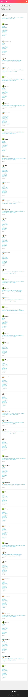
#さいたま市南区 (16, 485)
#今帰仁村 (15, 71)
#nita (3, 319)
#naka (6, 17)
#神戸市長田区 (16, 414)
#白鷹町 (14, 159)
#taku (6, 15)
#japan (3, 17)
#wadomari (7, 60)
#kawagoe (4, 27)
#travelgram (11, 17)
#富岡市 (14, 273)
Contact (18, 695)
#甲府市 (14, 433)
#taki (6, 201)
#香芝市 (4, 573)
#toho (6, 422)
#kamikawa (7, 309)
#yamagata (4, 669)
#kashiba (4, 565)
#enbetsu (4, 599)
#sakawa (4, 397)
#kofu (6, 431)
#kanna (3, 256)
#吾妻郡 (18, 555)
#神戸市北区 (4, 503)
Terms (18, 694)
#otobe (3, 44)
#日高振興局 (4, 388)
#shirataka (7, 158)
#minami (7, 484)
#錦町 (3, 353)
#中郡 (14, 18)
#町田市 (14, 616)
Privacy (9, 695)
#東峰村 (14, 423)
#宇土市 (4, 633)
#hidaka (4, 380)
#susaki (7, 281)
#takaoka (4, 142)
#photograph (16, 17)
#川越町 (4, 35)
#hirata (6, 79)
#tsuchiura (7, 458)
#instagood (9, 18)
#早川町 (4, 97)
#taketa (4, 468)
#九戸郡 (4, 229)
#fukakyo (7, 24)
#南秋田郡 (19, 291)
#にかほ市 (4, 537)
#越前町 (14, 106)
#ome (6, 658)
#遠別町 (4, 607)
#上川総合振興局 (20, 310)
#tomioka (7, 271)
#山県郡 (4, 677)
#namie (3, 186)
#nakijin (7, 69)
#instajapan (4, 18)
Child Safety (14, 695)
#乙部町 (4, 52)
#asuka (3, 582)
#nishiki (3, 346)
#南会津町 (4, 176)
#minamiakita (8, 290)
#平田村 (14, 80)
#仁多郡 (4, 327)
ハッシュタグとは (12, 694)
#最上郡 (4, 520)
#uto (3, 625)
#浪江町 (4, 193)
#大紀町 (14, 301)
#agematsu (4, 238)
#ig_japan (22, 17)
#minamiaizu (5, 168)
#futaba (7, 211)
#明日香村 (4, 590)
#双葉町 (14, 212)
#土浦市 (14, 459)
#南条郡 (4, 371)
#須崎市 (14, 282)
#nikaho (4, 529)
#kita (3, 495)
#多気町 (14, 203)
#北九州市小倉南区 (6, 123)
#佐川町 (4, 405)
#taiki (6, 299)
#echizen (7, 105)
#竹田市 (4, 476)
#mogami (4, 512)
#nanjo (3, 363)
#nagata (7, 413)
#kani (6, 335)
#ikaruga (7, 545)
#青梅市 (14, 660)
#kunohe (4, 221)
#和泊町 (18, 61)
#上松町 (4, 246)
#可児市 (14, 336)
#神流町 (4, 263)
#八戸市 (4, 650)
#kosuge (4, 442)
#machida (7, 615)
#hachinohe (4, 642)
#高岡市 (4, 150)
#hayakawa (4, 89)
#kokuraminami (5, 116)
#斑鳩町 (14, 546)
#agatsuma (7, 554)
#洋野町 (14, 133)
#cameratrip (7, 41)
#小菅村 (4, 450)
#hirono (7, 132)
